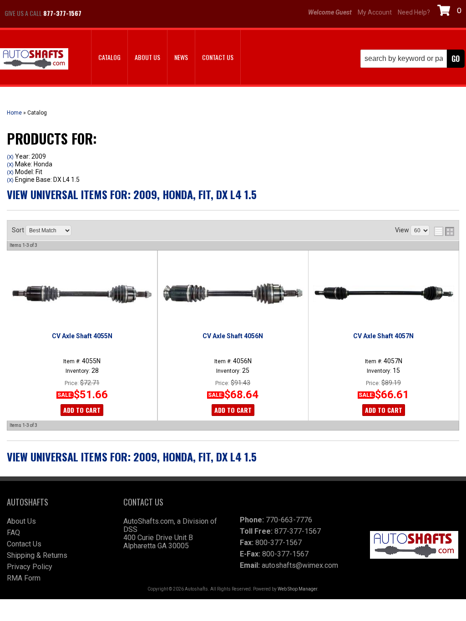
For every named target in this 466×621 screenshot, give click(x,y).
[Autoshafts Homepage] (34, 59)
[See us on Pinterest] (143, 13)
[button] (412, 59)
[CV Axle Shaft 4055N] (81, 294)
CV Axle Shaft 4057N (383, 336)
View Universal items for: (132, 194)
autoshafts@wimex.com (300, 565)
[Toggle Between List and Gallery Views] (444, 231)
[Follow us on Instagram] (120, 13)
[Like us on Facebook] (97, 13)
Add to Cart (82, 410)
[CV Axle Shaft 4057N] (383, 294)
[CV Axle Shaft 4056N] (232, 294)
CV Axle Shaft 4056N (233, 336)
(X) (10, 157)
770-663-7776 (289, 520)
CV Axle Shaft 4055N (82, 336)
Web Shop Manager (297, 588)
